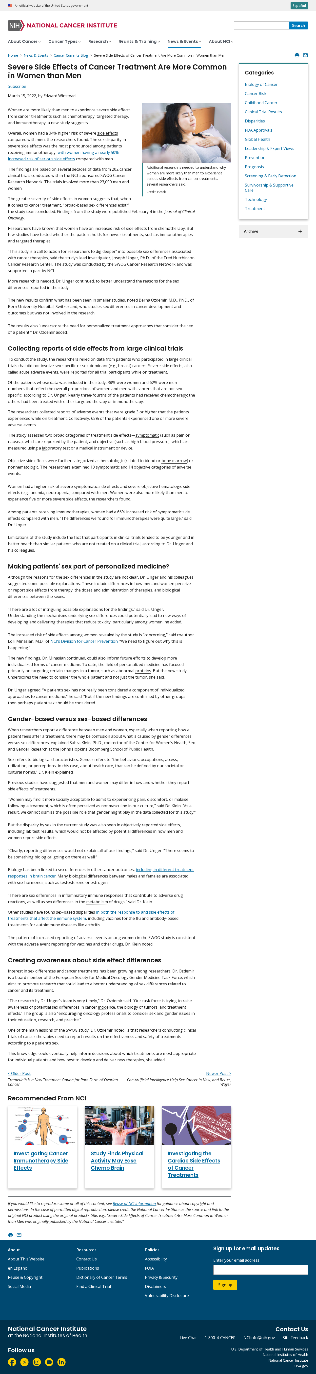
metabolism (97, 901)
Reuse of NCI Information (134, 1203)
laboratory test (56, 448)
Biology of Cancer (261, 84)
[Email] (305, 55)
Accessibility (156, 1259)
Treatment (255, 208)
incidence (106, 1007)
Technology (256, 199)
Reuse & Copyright (25, 1277)
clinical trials (19, 175)
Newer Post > (218, 1073)
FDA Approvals (258, 130)
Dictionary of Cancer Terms (101, 1277)
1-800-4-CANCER (220, 1337)
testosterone (72, 882)
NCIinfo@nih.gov (259, 1337)
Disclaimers (155, 1286)
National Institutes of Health (285, 1354)
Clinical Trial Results (263, 112)
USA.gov (301, 1366)
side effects (107, 133)
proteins (143, 670)
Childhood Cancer (261, 102)
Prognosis (254, 166)
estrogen (99, 882)
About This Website (26, 1259)
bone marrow (174, 460)
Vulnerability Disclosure (167, 1295)
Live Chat (188, 1337)
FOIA (149, 1268)
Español (299, 5)
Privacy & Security (161, 1277)
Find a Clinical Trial (93, 1286)
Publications (87, 1268)
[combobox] (261, 25)
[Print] (297, 55)
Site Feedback (295, 1337)
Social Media (19, 1286)
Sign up (225, 1284)
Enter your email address (236, 1260)
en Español (18, 1268)
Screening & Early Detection (270, 176)
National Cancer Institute (288, 1360)
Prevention (255, 157)
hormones (33, 882)
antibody (158, 918)
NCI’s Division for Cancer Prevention (84, 641)
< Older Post (19, 1073)
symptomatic (147, 435)
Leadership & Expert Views (269, 148)
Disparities (255, 121)
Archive (251, 231)
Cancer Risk (255, 93)
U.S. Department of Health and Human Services (269, 1349)
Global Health (257, 139)
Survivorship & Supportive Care (269, 187)
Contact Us (86, 1259)
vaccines (113, 918)
